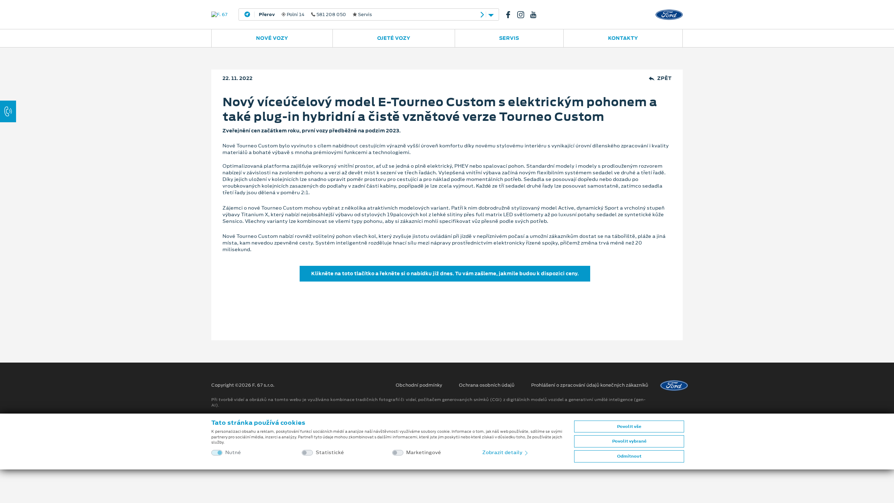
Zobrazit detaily (502, 452)
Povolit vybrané (629, 441)
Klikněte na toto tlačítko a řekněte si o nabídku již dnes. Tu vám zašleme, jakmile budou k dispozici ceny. (445, 273)
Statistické (330, 452)
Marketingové (423, 452)
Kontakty (623, 38)
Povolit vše (629, 426)
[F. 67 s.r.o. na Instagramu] (523, 14)
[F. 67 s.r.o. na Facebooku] (511, 14)
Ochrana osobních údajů (486, 385)
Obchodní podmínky (419, 385)
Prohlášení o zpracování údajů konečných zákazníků (589, 385)
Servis (509, 38)
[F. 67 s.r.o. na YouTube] (536, 14)
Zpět (664, 78)
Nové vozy (272, 38)
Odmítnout (629, 456)
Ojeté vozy (393, 38)
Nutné (233, 452)
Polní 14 (315, 15)
